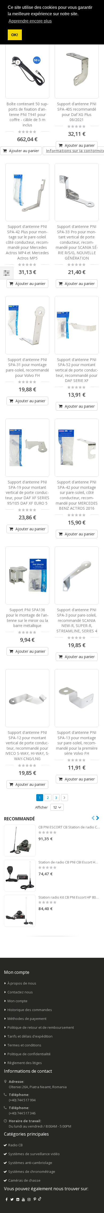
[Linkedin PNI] (17, 1199)
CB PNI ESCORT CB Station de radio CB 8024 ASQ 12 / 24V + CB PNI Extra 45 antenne (69, 827)
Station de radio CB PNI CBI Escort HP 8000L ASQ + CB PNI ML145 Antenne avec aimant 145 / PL (69, 862)
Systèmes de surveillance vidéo (34, 1153)
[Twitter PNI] (12, 1199)
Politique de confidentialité (29, 1053)
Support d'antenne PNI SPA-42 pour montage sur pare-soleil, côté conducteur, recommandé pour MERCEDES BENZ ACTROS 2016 (77, 495)
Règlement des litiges (24, 1062)
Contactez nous (20, 992)
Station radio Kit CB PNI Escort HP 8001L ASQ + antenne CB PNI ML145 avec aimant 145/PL (69, 897)
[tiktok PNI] (40, 1199)
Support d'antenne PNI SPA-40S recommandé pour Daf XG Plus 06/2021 (76, 111)
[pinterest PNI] (34, 1199)
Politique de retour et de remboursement (40, 1027)
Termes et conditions (24, 1045)
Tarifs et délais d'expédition (30, 1036)
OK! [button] (14, 35)
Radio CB (15, 1145)
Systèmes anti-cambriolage (30, 1162)
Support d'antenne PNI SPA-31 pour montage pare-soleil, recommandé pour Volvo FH (27, 367)
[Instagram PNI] (29, 1199)
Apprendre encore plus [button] (30, 21)
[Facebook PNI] (6, 1199)
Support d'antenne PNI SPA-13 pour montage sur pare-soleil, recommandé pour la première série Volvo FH (77, 743)
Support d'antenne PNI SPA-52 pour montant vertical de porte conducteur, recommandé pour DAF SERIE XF (76, 370)
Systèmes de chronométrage (31, 1171)
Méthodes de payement (26, 1018)
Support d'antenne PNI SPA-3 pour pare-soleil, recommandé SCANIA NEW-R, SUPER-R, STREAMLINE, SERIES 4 (77, 620)
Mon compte (17, 1000)
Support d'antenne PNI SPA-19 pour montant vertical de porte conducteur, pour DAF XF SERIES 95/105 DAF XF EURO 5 (27, 492)
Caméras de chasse (24, 1180)
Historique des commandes (29, 1009)
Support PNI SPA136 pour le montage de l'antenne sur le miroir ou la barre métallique (27, 617)
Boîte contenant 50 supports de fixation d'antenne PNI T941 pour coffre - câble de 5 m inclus (27, 114)
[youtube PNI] (23, 1199)
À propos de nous (21, 983)
